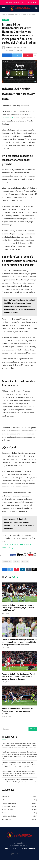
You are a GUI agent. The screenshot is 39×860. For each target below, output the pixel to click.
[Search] (36, 8)
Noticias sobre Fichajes (9, 816)
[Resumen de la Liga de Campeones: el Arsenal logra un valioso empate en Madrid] (19, 695)
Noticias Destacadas (8, 813)
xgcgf (10, 47)
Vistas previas (6, 819)
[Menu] (3, 8)
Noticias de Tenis (7, 809)
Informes (6, 19)
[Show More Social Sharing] (35, 55)
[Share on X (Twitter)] (17, 55)
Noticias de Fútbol (18, 843)
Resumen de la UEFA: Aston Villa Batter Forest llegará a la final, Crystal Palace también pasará (18, 607)
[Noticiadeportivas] (19, 8)
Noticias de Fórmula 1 (9, 806)
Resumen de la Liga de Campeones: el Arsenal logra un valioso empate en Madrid (17, 710)
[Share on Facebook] (7, 55)
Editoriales (5, 796)
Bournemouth (7, 561)
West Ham (25, 561)
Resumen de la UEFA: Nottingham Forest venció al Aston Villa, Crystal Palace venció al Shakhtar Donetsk (18, 676)
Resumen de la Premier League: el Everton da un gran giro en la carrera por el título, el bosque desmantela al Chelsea (19, 642)
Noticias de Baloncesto (9, 803)
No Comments (8, 50)
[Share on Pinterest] (28, 55)
